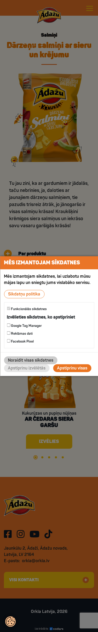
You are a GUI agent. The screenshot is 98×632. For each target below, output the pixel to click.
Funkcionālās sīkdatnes (28, 309)
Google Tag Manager (26, 326)
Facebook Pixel (22, 341)
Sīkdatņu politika (24, 294)
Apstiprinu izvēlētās (26, 368)
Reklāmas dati (21, 334)
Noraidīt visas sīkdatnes (30, 360)
